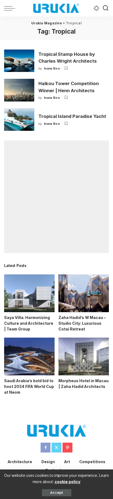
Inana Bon (52, 68)
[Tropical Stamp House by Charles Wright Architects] (19, 61)
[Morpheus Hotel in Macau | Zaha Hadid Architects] (83, 356)
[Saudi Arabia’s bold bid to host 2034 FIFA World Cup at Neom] (29, 356)
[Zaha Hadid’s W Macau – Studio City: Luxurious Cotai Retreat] (83, 293)
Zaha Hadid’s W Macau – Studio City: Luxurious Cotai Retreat (82, 323)
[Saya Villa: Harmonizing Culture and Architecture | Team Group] (29, 293)
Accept (56, 493)
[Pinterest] (67, 447)
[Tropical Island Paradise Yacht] (19, 119)
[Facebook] (45, 447)
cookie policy (67, 481)
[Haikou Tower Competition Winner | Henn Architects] (19, 90)
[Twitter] (56, 447)
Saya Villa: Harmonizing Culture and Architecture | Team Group (28, 323)
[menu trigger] (11, 8)
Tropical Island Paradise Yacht (72, 116)
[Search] (105, 8)
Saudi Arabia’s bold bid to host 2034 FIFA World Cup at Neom (29, 386)
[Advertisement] (56, 196)
